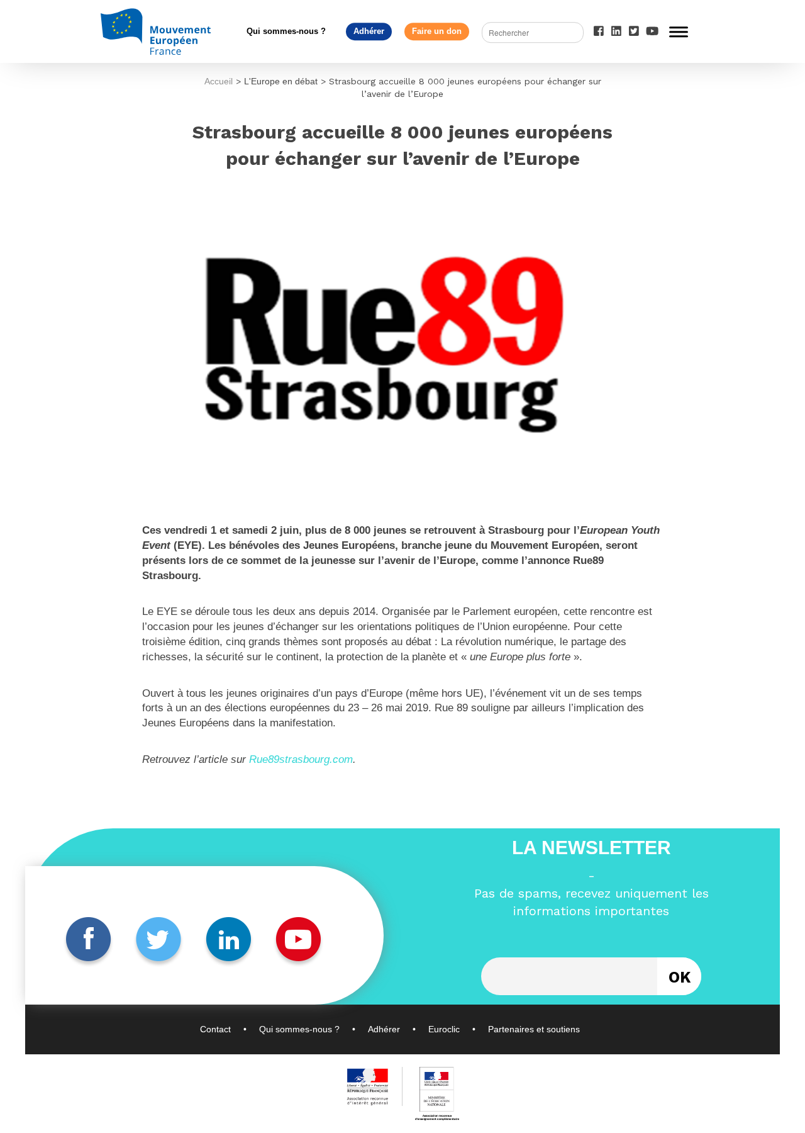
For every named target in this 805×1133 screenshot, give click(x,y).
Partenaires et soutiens (534, 1029)
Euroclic (444, 1029)
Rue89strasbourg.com (301, 759)
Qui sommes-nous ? (286, 31)
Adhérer (368, 31)
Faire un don (437, 31)
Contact (215, 1029)
